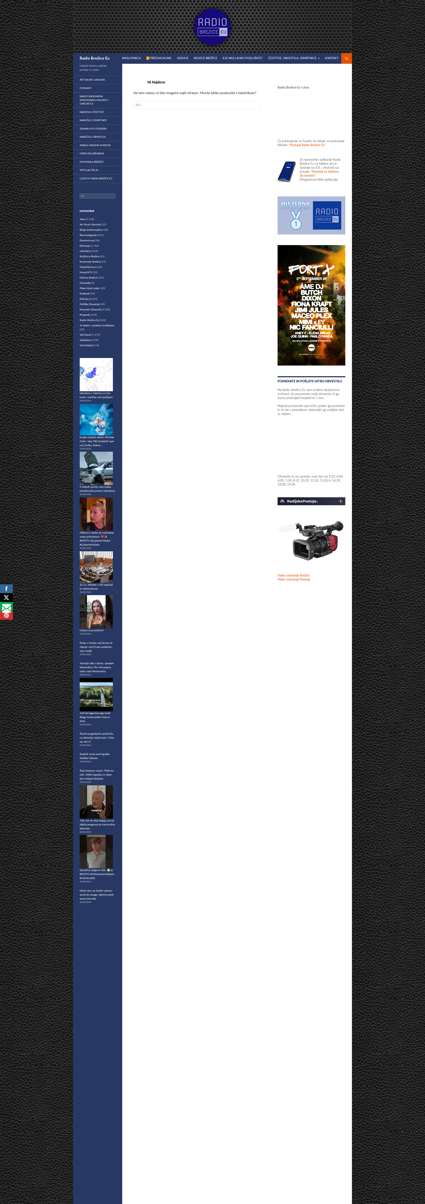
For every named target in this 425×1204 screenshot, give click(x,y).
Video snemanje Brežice (294, 575)
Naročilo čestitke (92, 112)
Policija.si (85, 299)
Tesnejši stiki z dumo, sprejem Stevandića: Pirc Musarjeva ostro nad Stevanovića (97, 667)
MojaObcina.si (88, 267)
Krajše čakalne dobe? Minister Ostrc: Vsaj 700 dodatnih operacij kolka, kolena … (97, 441)
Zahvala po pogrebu (93, 129)
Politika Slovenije (90, 304)
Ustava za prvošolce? (92, 630)
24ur (82, 219)
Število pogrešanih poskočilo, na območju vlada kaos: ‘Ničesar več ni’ (97, 737)
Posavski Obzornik (90, 309)
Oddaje (183, 58)
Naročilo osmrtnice (93, 120)
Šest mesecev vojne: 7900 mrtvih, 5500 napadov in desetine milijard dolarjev (97, 774)
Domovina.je (87, 240)
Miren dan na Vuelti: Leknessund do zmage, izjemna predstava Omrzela (97, 894)
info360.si (85, 251)
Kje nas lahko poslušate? (243, 58)
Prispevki (85, 315)
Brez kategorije (88, 235)
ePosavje (85, 245)
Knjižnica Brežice (89, 256)
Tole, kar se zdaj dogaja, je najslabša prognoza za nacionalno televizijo (97, 824)
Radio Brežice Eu (95, 58)
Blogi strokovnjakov (91, 229)
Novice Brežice (205, 58)
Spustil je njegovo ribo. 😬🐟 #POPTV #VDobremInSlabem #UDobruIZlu (97, 874)
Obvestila (85, 283)
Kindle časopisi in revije (95, 145)
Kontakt (331, 58)
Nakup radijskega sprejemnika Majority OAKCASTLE (94, 100)
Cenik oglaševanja (92, 153)
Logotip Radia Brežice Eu (96, 178)
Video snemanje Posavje (294, 579)
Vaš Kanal (85, 334)
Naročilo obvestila (93, 137)
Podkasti (86, 88)
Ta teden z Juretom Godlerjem (97, 325)
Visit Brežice (87, 345)
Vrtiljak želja (89, 170)
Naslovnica (131, 58)
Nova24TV (86, 272)
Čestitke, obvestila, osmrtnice (292, 58)
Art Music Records (90, 224)
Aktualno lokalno (92, 80)
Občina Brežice (88, 277)
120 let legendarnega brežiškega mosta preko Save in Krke (95, 717)
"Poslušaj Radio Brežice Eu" (307, 145)
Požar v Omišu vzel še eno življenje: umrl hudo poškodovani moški (96, 647)
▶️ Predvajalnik (159, 58)
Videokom (86, 340)
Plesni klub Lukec (90, 288)
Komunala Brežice (92, 162)
